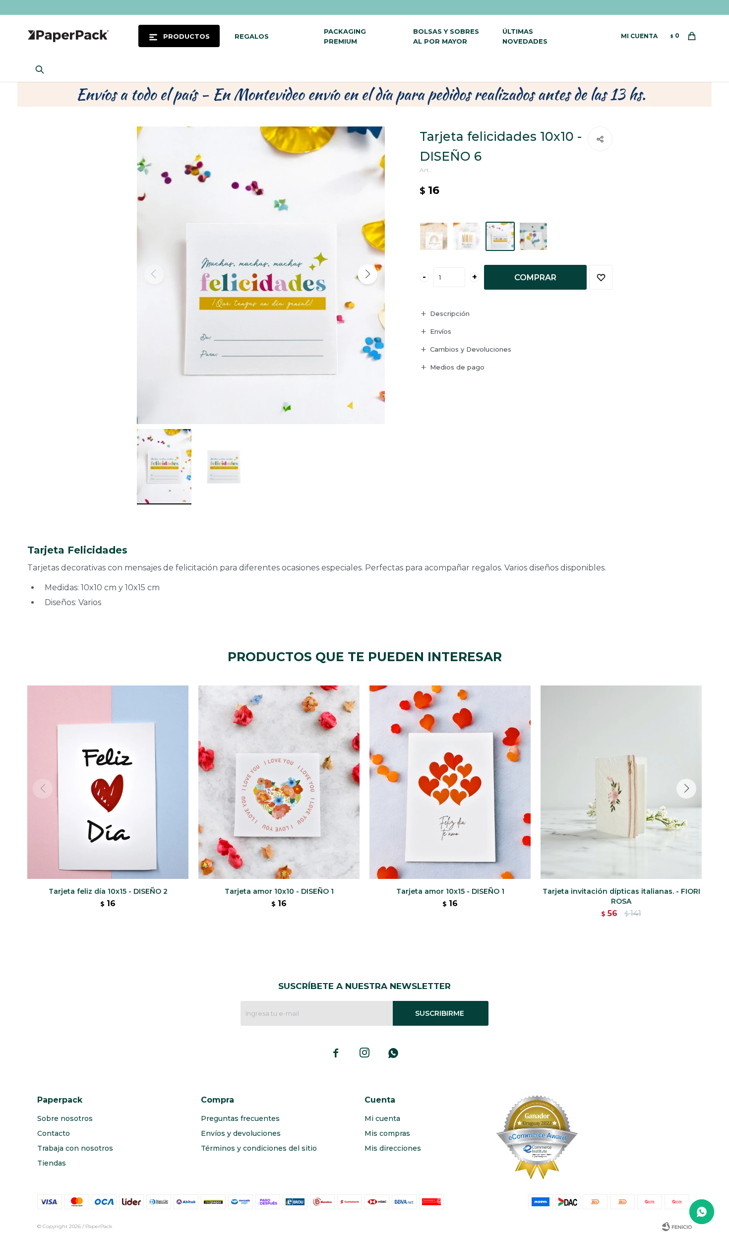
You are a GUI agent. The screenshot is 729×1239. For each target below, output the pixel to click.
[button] (42, 69)
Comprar (535, 277)
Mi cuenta (382, 1118)
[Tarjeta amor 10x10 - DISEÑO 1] (279, 782)
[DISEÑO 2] (433, 236)
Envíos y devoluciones (241, 1133)
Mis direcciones (392, 1148)
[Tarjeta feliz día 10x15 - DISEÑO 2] (107, 782)
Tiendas (51, 1163)
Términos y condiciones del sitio (259, 1148)
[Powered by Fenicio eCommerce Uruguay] (677, 1226)
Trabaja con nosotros (75, 1148)
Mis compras (387, 1133)
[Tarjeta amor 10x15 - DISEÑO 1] (450, 782)
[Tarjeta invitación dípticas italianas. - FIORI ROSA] (621, 782)
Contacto (53, 1133)
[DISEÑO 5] (467, 236)
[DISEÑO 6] (500, 236)
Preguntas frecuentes (240, 1118)
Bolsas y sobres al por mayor (446, 36)
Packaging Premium (345, 36)
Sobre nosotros (65, 1118)
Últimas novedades (524, 36)
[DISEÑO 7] (533, 236)
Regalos (252, 36)
